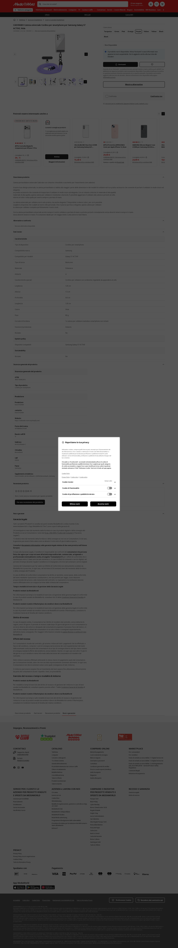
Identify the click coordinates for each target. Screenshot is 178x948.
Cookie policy (83, 477)
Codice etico (74, 477)
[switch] (109, 488)
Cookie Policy (66, 473)
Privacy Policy (66, 477)
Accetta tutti (103, 504)
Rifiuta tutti (75, 504)
